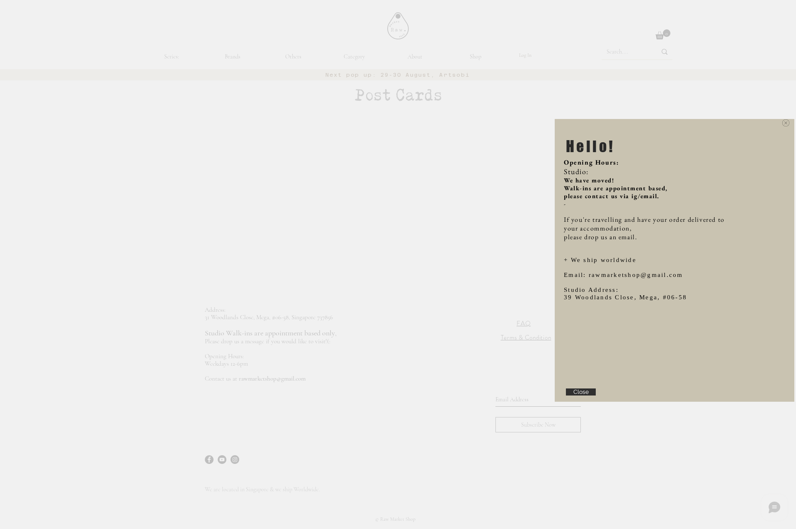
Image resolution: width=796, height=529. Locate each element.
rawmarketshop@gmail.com (636, 275)
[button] (785, 122)
